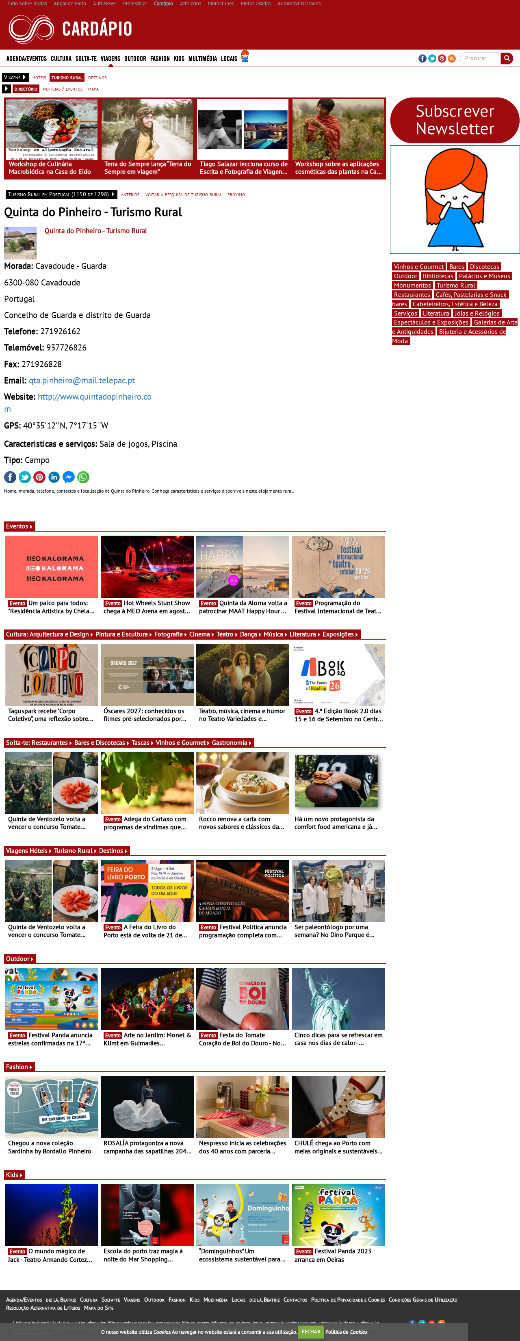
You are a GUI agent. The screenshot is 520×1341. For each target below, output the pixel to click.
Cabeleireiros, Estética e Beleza (455, 304)
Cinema (199, 634)
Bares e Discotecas (99, 742)
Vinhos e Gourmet (181, 742)
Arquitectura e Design (59, 634)
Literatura (303, 634)
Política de (346, 1331)
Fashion (160, 58)
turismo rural (67, 77)
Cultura (89, 1299)
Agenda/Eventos (26, 58)
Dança (248, 634)
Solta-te (111, 1299)
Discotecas (484, 266)
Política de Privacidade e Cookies (348, 1299)
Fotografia (168, 634)
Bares (456, 266)
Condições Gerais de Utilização (423, 1299)
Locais (238, 1299)
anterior (130, 194)
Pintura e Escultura (121, 634)
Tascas (141, 742)
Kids (179, 58)
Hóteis (39, 850)
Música (273, 634)
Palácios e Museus (484, 276)
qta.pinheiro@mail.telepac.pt (82, 380)
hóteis (39, 77)
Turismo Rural (73, 850)
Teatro (225, 634)
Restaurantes (50, 742)
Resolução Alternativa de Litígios (43, 1307)
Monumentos (412, 285)
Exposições (338, 634)
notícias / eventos (62, 88)
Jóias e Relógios (477, 313)
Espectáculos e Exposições (431, 322)
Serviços (405, 313)
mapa (93, 88)
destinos (97, 77)
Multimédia (216, 1299)
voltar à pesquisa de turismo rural (183, 194)
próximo (236, 194)
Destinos (111, 850)
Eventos (17, 526)
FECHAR (311, 1331)
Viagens (132, 1299)
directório (26, 88)
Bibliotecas (438, 276)
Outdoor (135, 58)
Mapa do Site (98, 1307)
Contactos (295, 1299)
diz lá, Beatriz (61, 1299)
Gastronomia (229, 742)
